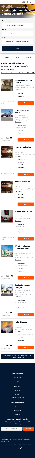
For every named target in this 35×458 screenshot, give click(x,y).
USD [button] (23, 2)
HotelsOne (19, 439)
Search (7, 57)
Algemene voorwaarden (24, 444)
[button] (18, 2)
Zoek (17, 48)
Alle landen (17, 377)
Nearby (28, 57)
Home (3, 5)
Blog (17, 381)
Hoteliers (17, 394)
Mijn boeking (17, 410)
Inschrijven (28, 428)
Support (17, 407)
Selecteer (26, 103)
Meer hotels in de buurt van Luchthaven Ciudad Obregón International (17, 356)
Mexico (9, 5)
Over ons (17, 390)
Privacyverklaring (11, 444)
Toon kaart (18, 90)
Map (17, 57)
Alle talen (17, 414)
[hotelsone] (8, 2)
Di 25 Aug (9, 33)
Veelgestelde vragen (17, 397)
